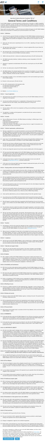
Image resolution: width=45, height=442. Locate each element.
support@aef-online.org (13, 160)
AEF (38, 3)
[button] (8, 439)
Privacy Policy (36, 431)
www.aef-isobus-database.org (12, 91)
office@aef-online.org (32, 228)
